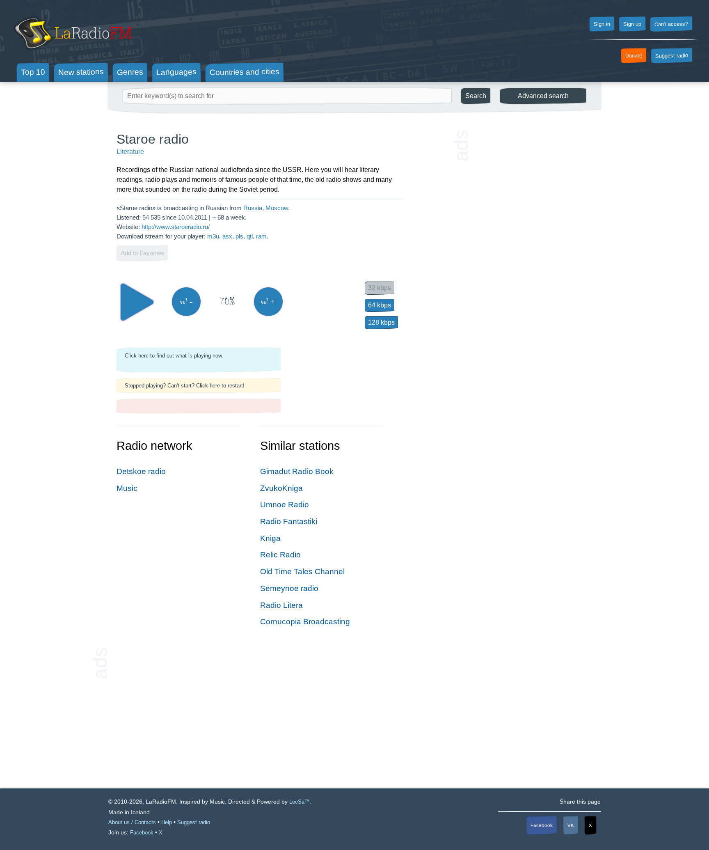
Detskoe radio (141, 471)
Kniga (270, 538)
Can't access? (671, 24)
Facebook (542, 825)
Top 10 (33, 71)
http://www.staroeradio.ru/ (176, 226)
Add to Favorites (143, 253)
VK (570, 825)
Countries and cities (244, 72)
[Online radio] (72, 52)
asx (227, 236)
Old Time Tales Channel (302, 571)
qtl (250, 236)
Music (127, 488)
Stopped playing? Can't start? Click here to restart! (185, 386)
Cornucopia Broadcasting (305, 621)
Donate (633, 56)
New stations (81, 72)
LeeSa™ (299, 802)
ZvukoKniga (281, 488)
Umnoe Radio (284, 504)
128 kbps (381, 322)
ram (261, 236)
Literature (130, 151)
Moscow (276, 207)
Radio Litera (281, 605)
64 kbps (379, 305)
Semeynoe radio (289, 588)
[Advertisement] (530, 254)
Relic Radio (280, 554)
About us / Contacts (132, 822)
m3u (213, 236)
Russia (252, 207)
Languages (176, 72)
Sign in (602, 24)
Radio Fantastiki (288, 521)
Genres (130, 71)
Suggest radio (671, 56)
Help (166, 822)
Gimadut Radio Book (297, 471)
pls (239, 236)
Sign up (632, 24)
